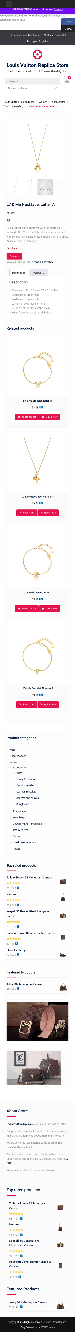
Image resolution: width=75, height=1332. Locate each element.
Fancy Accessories (26, 779)
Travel (16, 848)
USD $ (66, 21)
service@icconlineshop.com (27, 35)
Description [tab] (18, 272)
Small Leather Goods (25, 842)
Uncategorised (18, 755)
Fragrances (19, 811)
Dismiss (58, 9)
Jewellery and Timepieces (27, 823)
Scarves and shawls (27, 797)
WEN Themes (48, 1327)
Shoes (16, 836)
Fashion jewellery (13, 106)
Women (43, 101)
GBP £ (66, 28)
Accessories (58, 101)
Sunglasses (22, 804)
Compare (14, 256)
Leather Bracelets (26, 791)
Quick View (52, 417)
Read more (28, 512)
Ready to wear (21, 830)
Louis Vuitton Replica (19, 1124)
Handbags (19, 817)
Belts (19, 773)
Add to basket (28, 417)
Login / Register (39, 41)
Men (12, 749)
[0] (67, 81)
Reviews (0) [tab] (38, 272)
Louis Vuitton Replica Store (37, 65)
